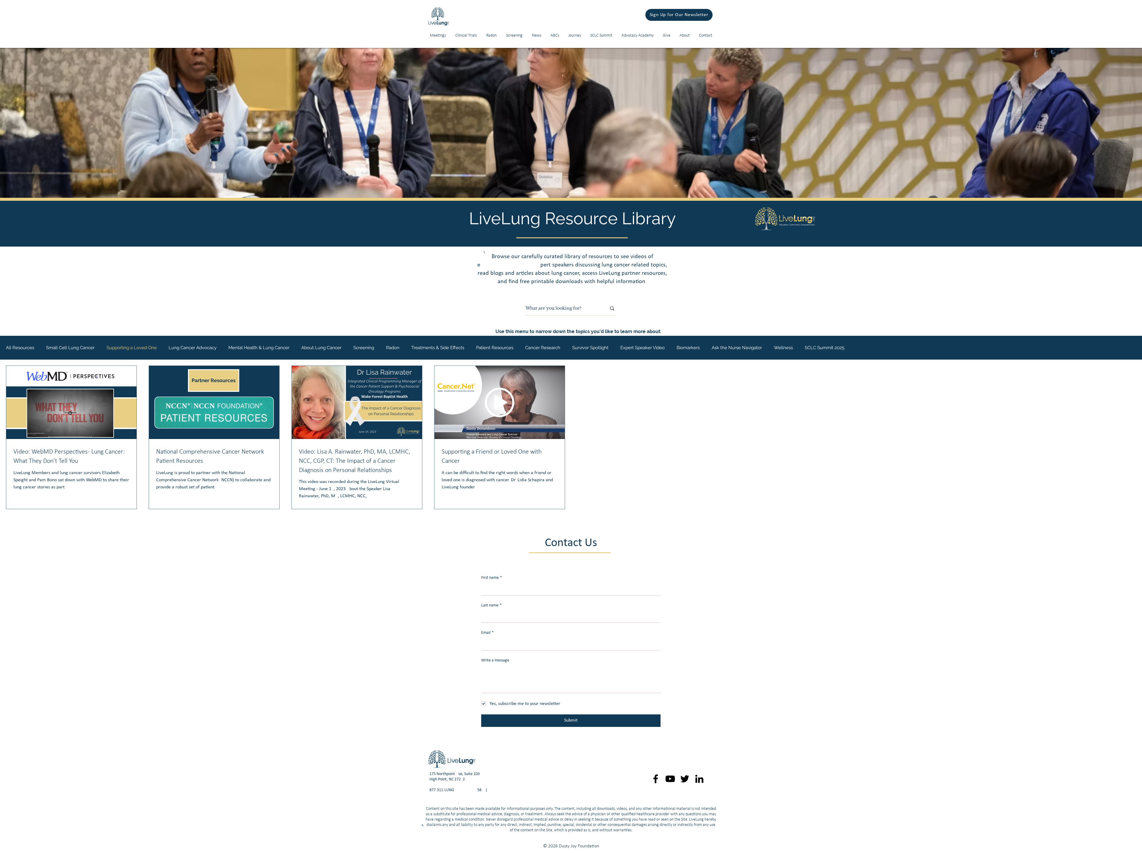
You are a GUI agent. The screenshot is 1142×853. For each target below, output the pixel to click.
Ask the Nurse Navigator (737, 347)
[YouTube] (670, 779)
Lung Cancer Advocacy (193, 347)
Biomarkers (688, 347)
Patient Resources (494, 347)
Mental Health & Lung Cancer (258, 347)
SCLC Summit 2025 (824, 347)
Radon (392, 347)
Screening (363, 347)
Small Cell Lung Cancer (70, 347)
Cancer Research (542, 347)
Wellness (783, 347)
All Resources (20, 347)
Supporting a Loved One (131, 347)
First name (491, 578)
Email (487, 633)
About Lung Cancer (321, 347)
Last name (491, 605)
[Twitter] (685, 779)
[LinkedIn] (699, 779)
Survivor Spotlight (590, 347)
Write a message (495, 660)
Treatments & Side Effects (437, 347)
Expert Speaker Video (642, 347)
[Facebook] (655, 779)
